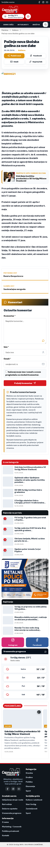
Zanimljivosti (31, 808)
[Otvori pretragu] (45, 24)
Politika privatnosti (10, 831)
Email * (7, 358)
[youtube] (19, 789)
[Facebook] (39, 2)
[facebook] (7, 789)
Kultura (15, 30)
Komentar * (10, 316)
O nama (5, 822)
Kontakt (5, 835)
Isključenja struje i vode (12, 800)
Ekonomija (30, 786)
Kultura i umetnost (34, 800)
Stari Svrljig (31, 804)
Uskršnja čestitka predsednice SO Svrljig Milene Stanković (22, 732)
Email (16, 62)
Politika (29, 782)
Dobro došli (8, 24)
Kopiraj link (37, 62)
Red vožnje (7, 804)
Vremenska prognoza (11, 813)
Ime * (6, 347)
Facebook (37, 56)
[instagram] (13, 789)
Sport (28, 791)
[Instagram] (43, 2)
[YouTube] (47, 2)
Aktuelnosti (23, 24)
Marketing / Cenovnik (11, 826)
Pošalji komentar (23, 383)
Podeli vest (16, 56)
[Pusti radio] (28, 16)
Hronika (29, 773)
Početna (5, 30)
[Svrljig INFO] (10, 9)
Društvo (36, 24)
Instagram (12, 645)
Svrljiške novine (8, 2)
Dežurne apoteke (9, 808)
